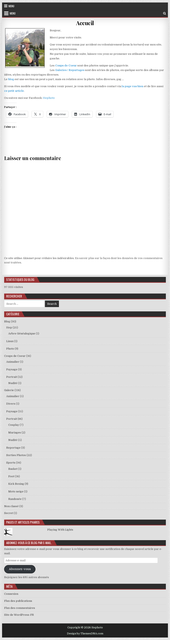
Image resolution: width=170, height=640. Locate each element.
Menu (11, 6)
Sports (10, 462)
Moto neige (15, 491)
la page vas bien (132, 86)
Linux (9, 341)
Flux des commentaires (19, 607)
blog (11, 79)
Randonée (15, 498)
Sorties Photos (16, 455)
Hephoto (49, 97)
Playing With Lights (60, 529)
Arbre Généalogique (21, 333)
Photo (10, 348)
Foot (11, 476)
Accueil (85, 23)
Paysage (11, 369)
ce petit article (14, 90)
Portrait (11, 376)
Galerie (9, 390)
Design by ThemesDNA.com (85, 633)
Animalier (12, 361)
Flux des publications (18, 600)
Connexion (11, 593)
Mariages (14, 432)
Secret (8, 513)
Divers (10, 403)
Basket (12, 468)
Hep (9, 327)
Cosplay (13, 424)
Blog (7, 321)
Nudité (12, 383)
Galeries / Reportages (69, 70)
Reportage (13, 447)
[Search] (164, 13)
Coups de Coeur (66, 65)
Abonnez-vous (20, 569)
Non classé (11, 506)
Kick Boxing (16, 483)
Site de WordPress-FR (19, 614)
